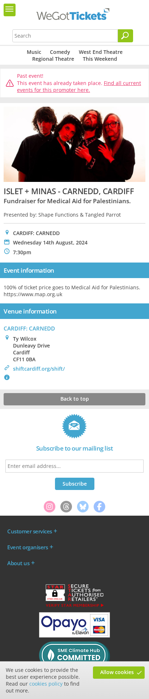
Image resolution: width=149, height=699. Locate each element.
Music (34, 51)
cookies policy (46, 683)
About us (18, 563)
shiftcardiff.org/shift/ (39, 368)
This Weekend (100, 58)
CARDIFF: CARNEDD (29, 328)
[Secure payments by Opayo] (74, 635)
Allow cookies (117, 672)
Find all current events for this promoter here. (79, 87)
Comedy (60, 51)
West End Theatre (101, 51)
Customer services (29, 531)
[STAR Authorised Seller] (74, 606)
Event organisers (27, 547)
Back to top (74, 398)
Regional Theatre (53, 58)
